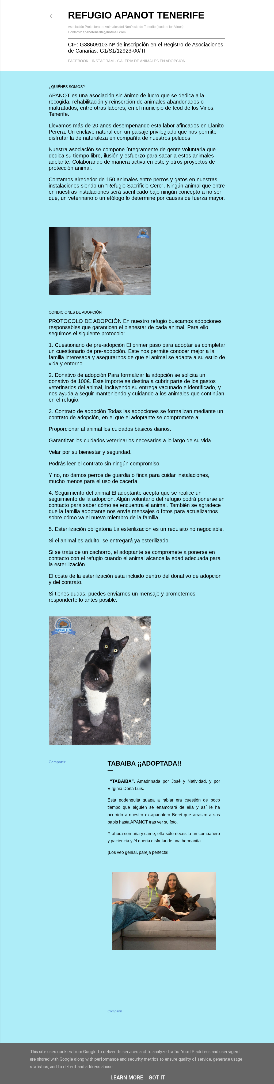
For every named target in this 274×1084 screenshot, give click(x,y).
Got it (157, 1077)
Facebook (78, 61)
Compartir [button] (57, 762)
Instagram (103, 61)
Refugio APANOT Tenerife (136, 15)
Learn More (127, 1077)
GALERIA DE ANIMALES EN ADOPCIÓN (151, 61)
